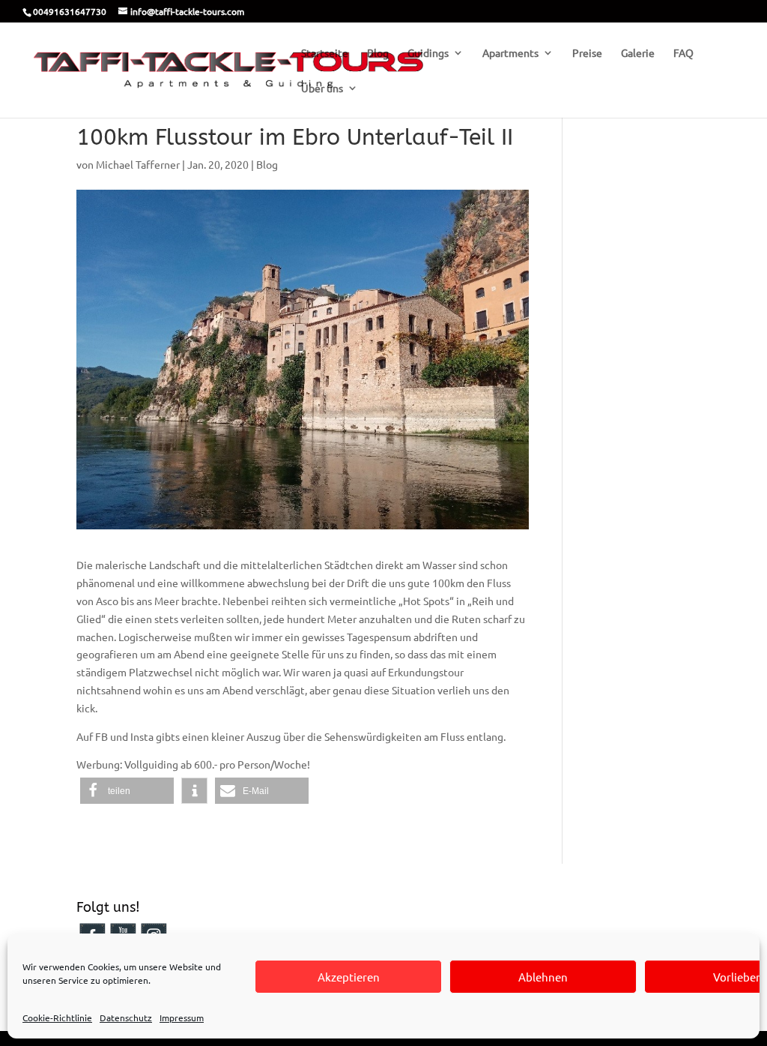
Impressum (182, 1018)
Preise (587, 53)
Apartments (510, 53)
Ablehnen (543, 977)
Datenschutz (126, 1018)
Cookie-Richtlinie (57, 1018)
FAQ (683, 53)
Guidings (428, 53)
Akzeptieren (349, 977)
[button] (127, 791)
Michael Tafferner (138, 164)
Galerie (638, 53)
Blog (378, 53)
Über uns (322, 88)
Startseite (324, 53)
